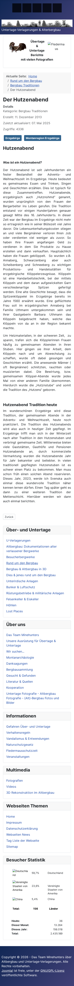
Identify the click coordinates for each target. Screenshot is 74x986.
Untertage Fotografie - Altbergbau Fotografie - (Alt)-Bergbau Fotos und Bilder (32, 698)
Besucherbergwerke (20, 557)
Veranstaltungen (17, 757)
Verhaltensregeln (18, 732)
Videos (11, 786)
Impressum (14, 822)
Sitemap (12, 846)
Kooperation (15, 687)
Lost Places (14, 611)
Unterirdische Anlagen (22, 581)
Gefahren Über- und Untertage (28, 726)
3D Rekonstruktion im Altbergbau (30, 792)
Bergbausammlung (19, 669)
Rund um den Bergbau (22, 563)
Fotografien (14, 780)
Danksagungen (17, 663)
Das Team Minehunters (22, 635)
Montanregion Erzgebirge (42, 138)
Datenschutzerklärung (22, 828)
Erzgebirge (13, 138)
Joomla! (7, 970)
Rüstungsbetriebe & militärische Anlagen (35, 593)
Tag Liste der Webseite (22, 840)
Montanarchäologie (20, 657)
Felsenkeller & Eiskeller (22, 599)
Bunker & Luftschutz (20, 587)
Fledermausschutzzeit (22, 750)
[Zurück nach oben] (69, 981)
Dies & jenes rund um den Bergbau (31, 575)
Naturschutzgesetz (19, 744)
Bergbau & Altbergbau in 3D (26, 569)
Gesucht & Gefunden (21, 675)
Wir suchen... (15, 651)
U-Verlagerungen (18, 540)
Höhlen (11, 605)
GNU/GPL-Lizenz (52, 970)
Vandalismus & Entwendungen (27, 738)
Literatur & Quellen (19, 681)
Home (10, 816)
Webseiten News (18, 834)
